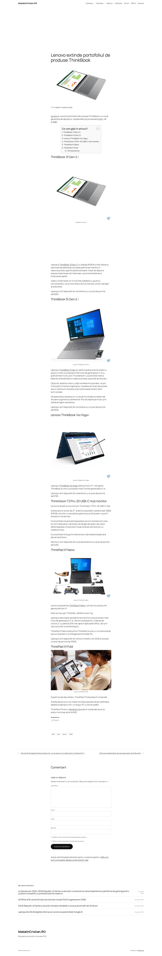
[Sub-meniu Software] (93, 3)
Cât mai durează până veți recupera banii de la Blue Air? (120, 753)
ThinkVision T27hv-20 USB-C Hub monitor (81, 141)
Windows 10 (74, 709)
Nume (53, 810)
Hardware (65, 107)
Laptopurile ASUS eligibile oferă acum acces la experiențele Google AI (50, 912)
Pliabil (71, 734)
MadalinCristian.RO (27, 3)
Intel (100, 119)
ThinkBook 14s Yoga (68, 485)
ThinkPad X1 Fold (71, 148)
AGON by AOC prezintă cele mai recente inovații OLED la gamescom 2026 (52, 899)
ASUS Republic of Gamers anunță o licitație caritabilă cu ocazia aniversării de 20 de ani (58, 906)
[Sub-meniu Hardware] (104, 3)
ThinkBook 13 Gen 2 (68, 264)
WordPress (141, 950)
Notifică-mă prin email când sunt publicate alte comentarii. (70, 837)
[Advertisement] (81, 26)
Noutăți (70, 107)
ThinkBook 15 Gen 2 (68, 370)
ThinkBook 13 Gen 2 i (72, 132)
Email (53, 819)
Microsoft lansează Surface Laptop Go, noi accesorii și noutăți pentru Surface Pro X (52, 753)
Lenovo (54, 116)
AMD (55, 121)
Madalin (58, 107)
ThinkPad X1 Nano (71, 144)
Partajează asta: (74, 151)
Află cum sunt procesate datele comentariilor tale (79, 859)
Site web (53, 828)
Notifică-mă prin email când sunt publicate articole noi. (68, 841)
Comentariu (55, 785)
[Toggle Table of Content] (97, 128)
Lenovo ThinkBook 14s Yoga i (76, 138)
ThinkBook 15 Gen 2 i (72, 135)
